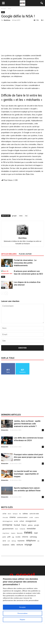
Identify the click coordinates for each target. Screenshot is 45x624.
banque (15, 513)
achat (4, 514)
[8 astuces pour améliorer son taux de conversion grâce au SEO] (7, 274)
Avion (9, 513)
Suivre (22, 364)
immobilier (31, 528)
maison (13, 533)
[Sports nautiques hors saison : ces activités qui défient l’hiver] (7, 491)
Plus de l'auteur (25, 254)
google (14, 216)
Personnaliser (23, 613)
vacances (6, 545)
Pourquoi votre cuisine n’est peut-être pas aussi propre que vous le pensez (28, 457)
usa (38, 541)
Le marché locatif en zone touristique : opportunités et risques (26, 474)
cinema (12, 517)
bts (20, 513)
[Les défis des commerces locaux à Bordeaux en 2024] (7, 440)
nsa (26, 216)
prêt (9, 537)
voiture (19, 544)
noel (36, 533)
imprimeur (6, 533)
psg (13, 537)
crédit (31, 517)
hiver (16, 529)
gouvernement (8, 529)
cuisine (36, 517)
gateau (30, 525)
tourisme (21, 540)
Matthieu (7, 20)
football (17, 525)
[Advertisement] (22, 37)
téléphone (31, 540)
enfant (22, 521)
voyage (28, 544)
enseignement (31, 521)
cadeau (25, 513)
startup (14, 541)
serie (4, 541)
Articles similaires (8, 254)
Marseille (19, 533)
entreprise (7, 525)
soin (9, 541)
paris (4, 537)
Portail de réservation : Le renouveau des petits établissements (25, 263)
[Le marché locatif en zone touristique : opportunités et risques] (7, 474)
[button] (42, 3)
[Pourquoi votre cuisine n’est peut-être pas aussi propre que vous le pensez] (7, 457)
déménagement (7, 521)
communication (22, 517)
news (20, 216)
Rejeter (22, 619)
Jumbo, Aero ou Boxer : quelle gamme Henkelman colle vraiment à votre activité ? (27, 423)
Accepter (22, 607)
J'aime (8, 364)
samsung (33, 537)
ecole (16, 521)
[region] (22, 600)
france (23, 525)
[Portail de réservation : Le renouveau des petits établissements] (7, 263)
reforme (25, 537)
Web (3, 12)
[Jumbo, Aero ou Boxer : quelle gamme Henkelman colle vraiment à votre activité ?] (7, 424)
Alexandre (4, 430)
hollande (22, 529)
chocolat (5, 517)
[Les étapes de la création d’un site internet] (7, 285)
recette (17, 537)
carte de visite (34, 514)
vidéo (13, 545)
